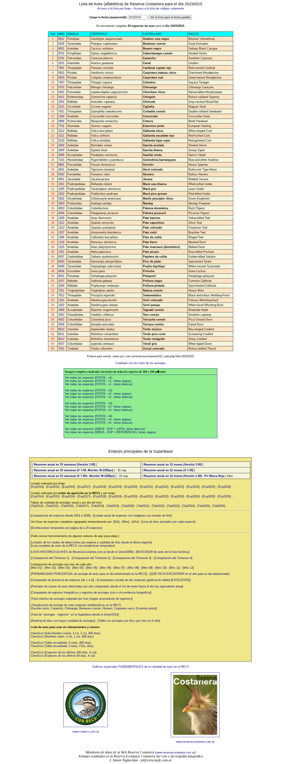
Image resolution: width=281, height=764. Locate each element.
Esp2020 (130, 486)
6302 (61, 174)
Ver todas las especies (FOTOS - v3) (88, 403)
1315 (61, 247)
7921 (61, 111)
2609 (61, 150)
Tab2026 (218, 506)
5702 (61, 87)
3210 (61, 140)
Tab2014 (37, 506)
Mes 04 (78, 567)
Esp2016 (68, 486)
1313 (61, 227)
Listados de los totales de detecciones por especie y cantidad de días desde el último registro (91, 542)
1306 (61, 237)
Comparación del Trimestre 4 (173, 558)
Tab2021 (143, 506)
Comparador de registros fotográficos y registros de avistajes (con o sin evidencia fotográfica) (91, 592)
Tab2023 (173, 506)
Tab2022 (158, 506)
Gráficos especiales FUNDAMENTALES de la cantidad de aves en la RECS (140, 666)
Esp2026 (224, 486)
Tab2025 (203, 506)
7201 (61, 290)
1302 (61, 305)
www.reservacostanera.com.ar (195, 741)
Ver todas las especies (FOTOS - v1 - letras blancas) (99, 384)
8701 (61, 53)
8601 (61, 48)
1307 (61, 232)
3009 (61, 155)
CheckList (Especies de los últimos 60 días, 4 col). (63, 655)
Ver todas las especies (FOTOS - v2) (88, 390)
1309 (61, 218)
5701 (61, 58)
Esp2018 (99, 486)
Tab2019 (112, 506)
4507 (61, 343)
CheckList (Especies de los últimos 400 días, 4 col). (64, 652)
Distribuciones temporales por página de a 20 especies (66, 527)
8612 (61, 339)
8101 (61, 97)
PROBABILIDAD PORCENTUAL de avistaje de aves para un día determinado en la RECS (89, 573)
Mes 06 (105, 567)
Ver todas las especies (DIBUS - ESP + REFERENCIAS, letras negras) (110, 432)
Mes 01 (36, 567)
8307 (61, 256)
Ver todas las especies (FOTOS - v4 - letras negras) (98, 419)
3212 (61, 130)
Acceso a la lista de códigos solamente (159, 8)
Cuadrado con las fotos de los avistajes (140, 363)
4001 (61, 179)
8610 (61, 329)
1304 (61, 116)
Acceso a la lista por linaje (114, 8)
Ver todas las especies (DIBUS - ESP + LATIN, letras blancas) (105, 429)
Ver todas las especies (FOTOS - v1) (88, 377)
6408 (61, 266)
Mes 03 (64, 567)
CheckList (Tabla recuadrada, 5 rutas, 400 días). (61, 642)
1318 (61, 242)
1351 (61, 251)
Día (116, 521)
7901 (61, 68)
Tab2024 (188, 506)
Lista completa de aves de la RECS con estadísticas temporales (73, 545)
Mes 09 (147, 567)
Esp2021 (146, 486)
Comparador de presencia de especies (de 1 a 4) (62, 580)
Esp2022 (162, 486)
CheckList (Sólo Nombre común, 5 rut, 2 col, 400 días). (66, 633)
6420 (61, 261)
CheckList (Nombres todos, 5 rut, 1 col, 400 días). (62, 636)
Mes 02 (50, 567)
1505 (61, 189)
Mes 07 (119, 567)
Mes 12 (188, 567)
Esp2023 (177, 486)
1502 (61, 193)
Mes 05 (91, 567)
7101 (61, 159)
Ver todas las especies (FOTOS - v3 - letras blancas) (99, 410)
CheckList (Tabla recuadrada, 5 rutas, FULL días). (62, 646)
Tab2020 (127, 506)
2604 (61, 145)
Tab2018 (97, 506)
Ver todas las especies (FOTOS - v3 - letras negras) (98, 406)
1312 (61, 222)
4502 (61, 319)
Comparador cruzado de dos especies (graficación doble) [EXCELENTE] (144, 580)
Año (135, 521)
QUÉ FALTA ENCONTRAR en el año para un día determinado (190, 573)
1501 (61, 184)
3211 (61, 135)
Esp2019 (115, 486)
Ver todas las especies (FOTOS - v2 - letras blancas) (99, 397)
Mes (125, 521)
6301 (61, 92)
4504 (61, 213)
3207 (61, 280)
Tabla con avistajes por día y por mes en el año (129, 620)
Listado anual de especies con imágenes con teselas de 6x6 (132, 515)
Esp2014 (37, 486)
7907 (61, 82)
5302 (61, 198)
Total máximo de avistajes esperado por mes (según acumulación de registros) (82, 598)
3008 (61, 309)
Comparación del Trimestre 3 (132, 558)
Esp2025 (208, 486)
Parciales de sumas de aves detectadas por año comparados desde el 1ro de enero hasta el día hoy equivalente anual (107, 586)
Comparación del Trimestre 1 (50, 558)
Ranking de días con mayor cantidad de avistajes (63, 620)
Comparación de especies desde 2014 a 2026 (61, 515)
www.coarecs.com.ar (85, 731)
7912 (61, 295)
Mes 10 (161, 567)
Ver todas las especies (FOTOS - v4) (88, 416)
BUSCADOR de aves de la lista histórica (163, 551)
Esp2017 (84, 486)
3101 (61, 63)
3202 (61, 101)
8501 (61, 276)
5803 (61, 203)
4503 (61, 208)
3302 (61, 314)
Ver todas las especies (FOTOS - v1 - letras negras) (98, 381)
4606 (61, 271)
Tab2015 (52, 506)
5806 (61, 121)
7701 (61, 126)
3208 (61, 285)
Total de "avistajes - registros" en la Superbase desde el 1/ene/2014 (75, 614)
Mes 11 (174, 567)
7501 (61, 348)
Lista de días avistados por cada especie (168, 521)
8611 (61, 334)
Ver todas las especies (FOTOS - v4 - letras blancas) (99, 422)
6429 (61, 43)
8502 (61, 38)
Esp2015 (52, 486)
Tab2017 (82, 506)
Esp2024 (193, 486)
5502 (61, 72)
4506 (61, 324)
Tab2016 (67, 506)
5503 (61, 77)
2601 (61, 169)
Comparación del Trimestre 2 (91, 558)
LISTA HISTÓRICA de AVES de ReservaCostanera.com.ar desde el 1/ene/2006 (82, 551)
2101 (61, 106)
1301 (61, 300)
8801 (61, 164)
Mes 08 (133, 567)
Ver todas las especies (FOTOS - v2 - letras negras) (98, 393)
